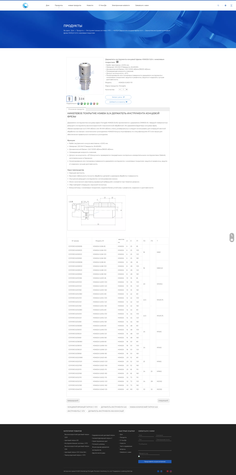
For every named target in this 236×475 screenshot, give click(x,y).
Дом (47, 5)
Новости (90, 5)
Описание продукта (76, 109)
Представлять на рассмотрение (154, 461)
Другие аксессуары (98, 453)
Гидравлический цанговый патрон (103, 435)
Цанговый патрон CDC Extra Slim (75, 452)
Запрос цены (117, 97)
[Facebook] (158, 471)
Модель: (108, 82)
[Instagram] (171, 471)
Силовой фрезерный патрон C (102, 438)
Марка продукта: (111, 86)
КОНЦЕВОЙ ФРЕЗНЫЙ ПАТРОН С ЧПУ (83, 407)
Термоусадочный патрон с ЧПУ (75, 455)
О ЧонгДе (102, 5)
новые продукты (74, 5)
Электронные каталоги (121, 5)
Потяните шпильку (98, 444)
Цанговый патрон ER (71, 440)
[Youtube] (167, 471)
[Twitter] (164, 471)
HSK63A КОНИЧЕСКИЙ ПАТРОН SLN (144, 407)
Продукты (59, 5)
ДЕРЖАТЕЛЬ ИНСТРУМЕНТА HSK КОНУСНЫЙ (106, 411)
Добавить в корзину (117, 102)
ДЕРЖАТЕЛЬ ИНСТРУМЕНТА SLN (113, 407)
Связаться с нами (142, 5)
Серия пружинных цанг (99, 441)
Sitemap (129, 471)
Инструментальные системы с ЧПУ (76, 443)
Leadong (124, 471)
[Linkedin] (161, 471)
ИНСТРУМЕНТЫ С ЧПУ (76, 411)
